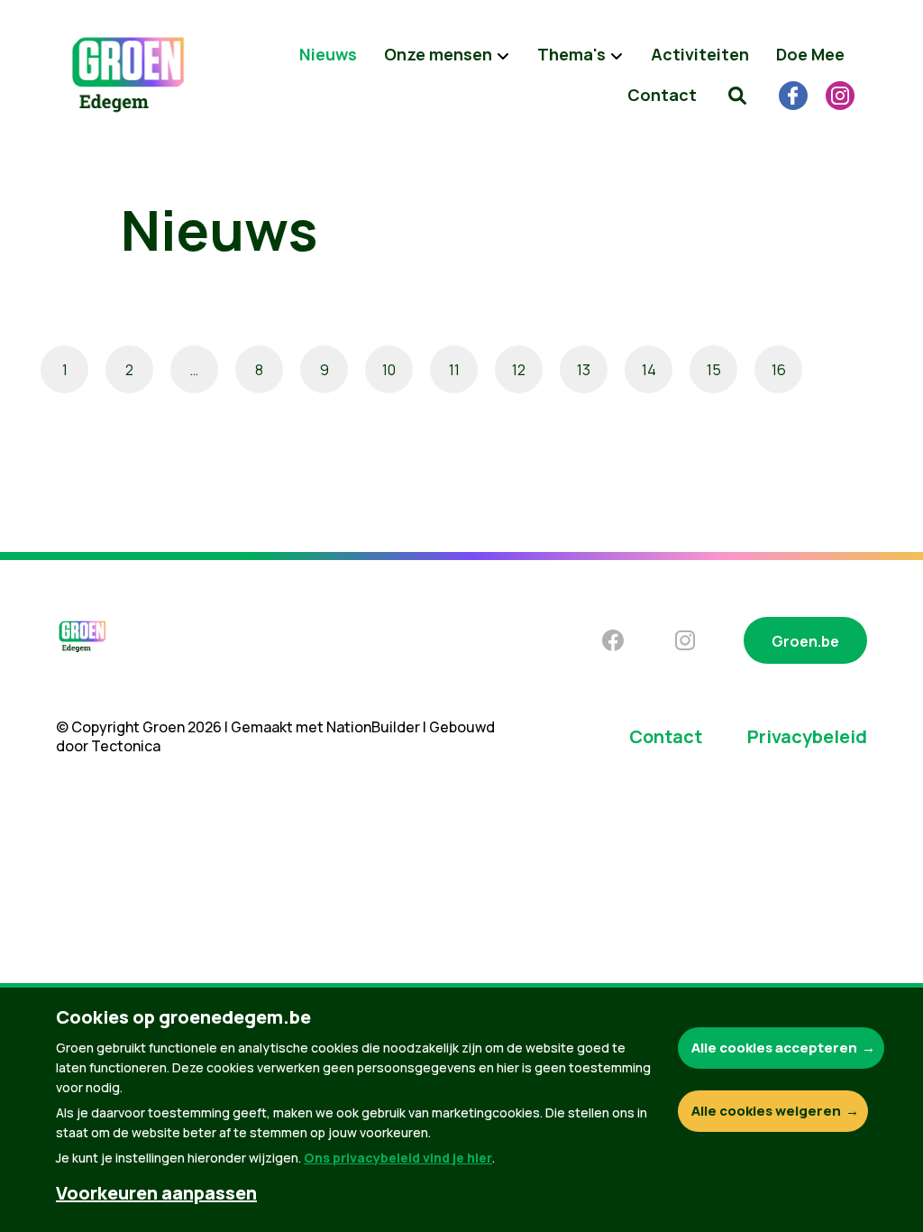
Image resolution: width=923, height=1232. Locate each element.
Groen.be (805, 641)
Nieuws (328, 54)
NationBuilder (373, 727)
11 (454, 370)
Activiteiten (700, 54)
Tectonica (125, 746)
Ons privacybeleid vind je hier (398, 1157)
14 (649, 370)
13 (583, 370)
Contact (662, 95)
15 (714, 370)
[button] (737, 94)
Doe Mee (810, 54)
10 (389, 370)
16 (779, 370)
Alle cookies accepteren (774, 1047)
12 (518, 370)
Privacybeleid (807, 736)
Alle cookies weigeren (766, 1110)
